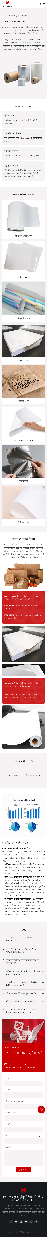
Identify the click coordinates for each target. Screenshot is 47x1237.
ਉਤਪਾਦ (18, 16)
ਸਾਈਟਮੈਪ (34, 1232)
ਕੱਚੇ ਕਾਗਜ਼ (23, 277)
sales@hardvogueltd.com (13, 1067)
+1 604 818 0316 (30, 1067)
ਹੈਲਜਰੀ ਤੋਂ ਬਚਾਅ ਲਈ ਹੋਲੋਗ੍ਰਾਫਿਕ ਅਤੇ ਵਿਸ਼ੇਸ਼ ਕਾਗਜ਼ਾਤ (23, 684)
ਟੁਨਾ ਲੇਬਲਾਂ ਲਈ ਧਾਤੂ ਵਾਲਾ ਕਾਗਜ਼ (13, 775)
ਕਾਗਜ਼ (26, 16)
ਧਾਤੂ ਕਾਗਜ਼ (23, 481)
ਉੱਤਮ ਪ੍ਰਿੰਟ (9, 115)
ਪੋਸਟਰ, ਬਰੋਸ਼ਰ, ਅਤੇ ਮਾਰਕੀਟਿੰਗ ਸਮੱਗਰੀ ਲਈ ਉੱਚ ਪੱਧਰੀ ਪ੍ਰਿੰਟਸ (21, 696)
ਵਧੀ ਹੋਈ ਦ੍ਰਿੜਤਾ (11, 151)
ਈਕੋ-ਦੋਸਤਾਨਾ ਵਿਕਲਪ (13, 133)
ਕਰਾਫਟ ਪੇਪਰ (24, 401)
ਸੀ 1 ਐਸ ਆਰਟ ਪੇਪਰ (23, 236)
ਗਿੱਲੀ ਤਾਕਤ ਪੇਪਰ (23, 522)
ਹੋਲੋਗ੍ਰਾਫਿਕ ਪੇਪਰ (23, 318)
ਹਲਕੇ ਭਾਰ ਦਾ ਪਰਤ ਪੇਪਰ (23, 440)
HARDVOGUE (7, 16)
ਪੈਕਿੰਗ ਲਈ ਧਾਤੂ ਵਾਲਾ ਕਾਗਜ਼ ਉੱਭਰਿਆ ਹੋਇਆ (34, 775)
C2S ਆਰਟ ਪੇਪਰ (23, 360)
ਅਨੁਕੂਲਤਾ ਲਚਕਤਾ (11, 165)
